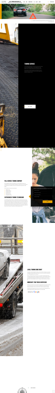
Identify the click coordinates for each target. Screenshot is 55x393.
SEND (47, 201)
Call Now (30, 106)
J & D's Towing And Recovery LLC (15, 1)
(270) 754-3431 (52, 1)
